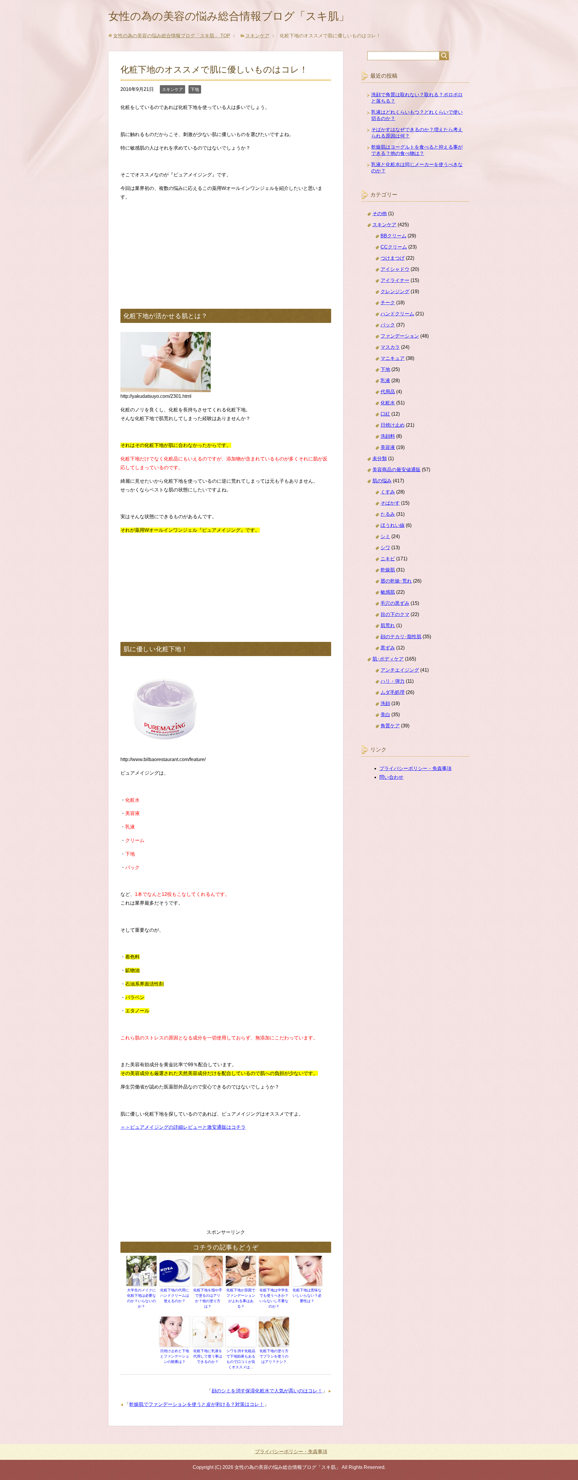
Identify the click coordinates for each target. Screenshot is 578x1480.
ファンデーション (400, 336)
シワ (385, 547)
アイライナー (395, 280)
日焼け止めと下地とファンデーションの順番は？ (174, 1356)
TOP (171, 35)
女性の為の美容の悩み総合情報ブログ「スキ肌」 (229, 16)
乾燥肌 (388, 569)
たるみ (388, 514)
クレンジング (395, 291)
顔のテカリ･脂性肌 (401, 636)
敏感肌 (388, 592)
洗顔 (385, 703)
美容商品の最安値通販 (396, 469)
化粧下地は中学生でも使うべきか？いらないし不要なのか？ (273, 1298)
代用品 (388, 391)
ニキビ (388, 558)
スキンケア (172, 89)
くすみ (388, 491)
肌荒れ (388, 625)
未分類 (379, 458)
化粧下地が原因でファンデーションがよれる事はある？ (240, 1298)
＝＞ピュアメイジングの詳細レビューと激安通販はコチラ (183, 1127)
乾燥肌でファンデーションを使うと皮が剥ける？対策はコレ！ (196, 1404)
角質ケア (390, 725)
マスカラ (390, 347)
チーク (388, 302)
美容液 (388, 447)
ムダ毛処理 (393, 692)
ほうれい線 (393, 525)
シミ (385, 536)
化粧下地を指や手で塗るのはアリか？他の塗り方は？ (207, 1298)
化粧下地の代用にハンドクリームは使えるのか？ (174, 1295)
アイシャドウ (395, 269)
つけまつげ (393, 258)
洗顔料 (388, 436)
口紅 (385, 413)
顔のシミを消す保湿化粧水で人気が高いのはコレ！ (267, 1390)
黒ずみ (388, 647)
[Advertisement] (225, 248)
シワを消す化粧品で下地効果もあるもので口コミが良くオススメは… (240, 1359)
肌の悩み (382, 480)
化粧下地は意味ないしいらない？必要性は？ (307, 1295)
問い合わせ (391, 777)
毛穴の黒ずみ (395, 603)
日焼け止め (393, 425)
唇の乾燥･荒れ (396, 581)
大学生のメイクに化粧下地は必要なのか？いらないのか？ (141, 1298)
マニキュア (393, 358)
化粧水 (388, 402)
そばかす (390, 503)
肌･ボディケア (388, 658)
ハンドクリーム (397, 313)
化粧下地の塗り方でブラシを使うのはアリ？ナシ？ (273, 1356)
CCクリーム (394, 246)
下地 (195, 89)
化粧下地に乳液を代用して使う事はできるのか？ (207, 1356)
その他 (379, 213)
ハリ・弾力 (393, 681)
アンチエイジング (400, 670)
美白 (385, 714)
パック (388, 324)
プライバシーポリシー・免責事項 (415, 768)
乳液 (385, 380)
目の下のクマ (395, 614)
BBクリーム (393, 235)
